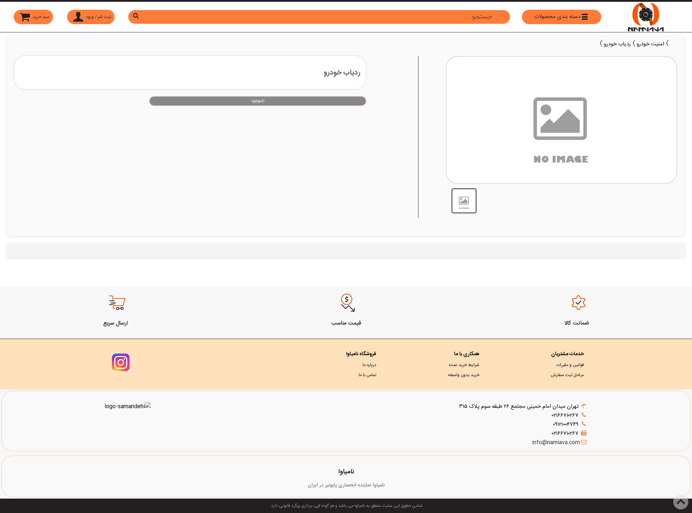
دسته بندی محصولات (557, 16)
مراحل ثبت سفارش (567, 375)
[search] (319, 17)
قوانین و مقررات (570, 365)
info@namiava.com (556, 442)
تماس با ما (367, 375)
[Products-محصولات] (673, 43)
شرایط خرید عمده (464, 365)
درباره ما (369, 365)
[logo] (645, 17)
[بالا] (687, 498)
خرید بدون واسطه (463, 375)
